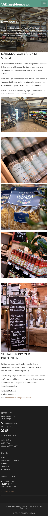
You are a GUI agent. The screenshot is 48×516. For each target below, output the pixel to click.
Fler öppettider (7, 491)
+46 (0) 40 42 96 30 (11, 423)
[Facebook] (2, 430)
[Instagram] (6, 430)
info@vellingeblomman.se (13, 427)
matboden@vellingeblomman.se (18, 397)
